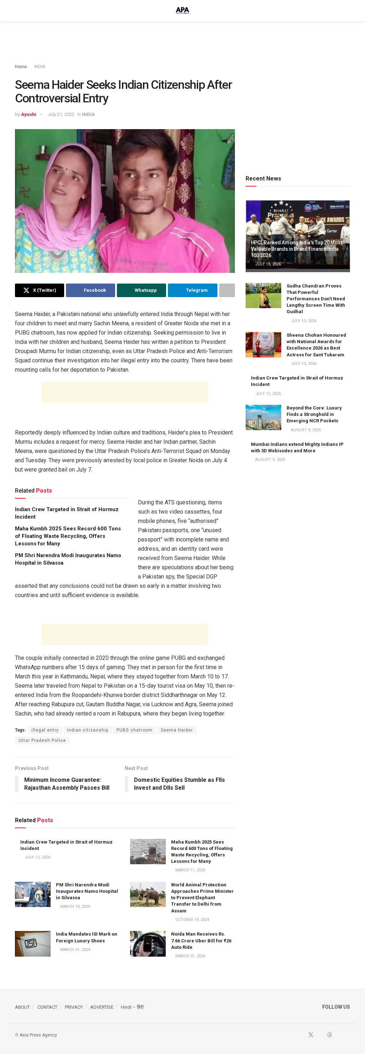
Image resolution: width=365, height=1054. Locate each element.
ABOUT (22, 1007)
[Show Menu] (18, 10)
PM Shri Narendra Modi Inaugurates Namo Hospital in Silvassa (87, 891)
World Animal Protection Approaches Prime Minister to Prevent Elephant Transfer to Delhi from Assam (202, 897)
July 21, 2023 (61, 114)
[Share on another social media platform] (227, 290)
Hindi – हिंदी (132, 1007)
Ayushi (28, 114)
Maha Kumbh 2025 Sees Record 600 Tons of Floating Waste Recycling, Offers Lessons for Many (68, 536)
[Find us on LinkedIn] (339, 1035)
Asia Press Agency (38, 1035)
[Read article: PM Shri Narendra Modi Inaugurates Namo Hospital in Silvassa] (33, 894)
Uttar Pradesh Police (42, 740)
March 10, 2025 (74, 906)
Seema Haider (177, 730)
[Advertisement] (182, 43)
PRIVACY (74, 1007)
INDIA (39, 66)
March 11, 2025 (189, 870)
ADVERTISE (101, 1007)
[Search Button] (347, 10)
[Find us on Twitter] (311, 1035)
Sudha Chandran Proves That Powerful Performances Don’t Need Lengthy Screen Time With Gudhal (316, 299)
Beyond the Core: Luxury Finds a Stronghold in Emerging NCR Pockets (314, 414)
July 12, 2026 (37, 857)
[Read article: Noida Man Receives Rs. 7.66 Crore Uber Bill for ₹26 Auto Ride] (148, 944)
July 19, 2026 (267, 264)
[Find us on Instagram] (348, 1035)
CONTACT (47, 1007)
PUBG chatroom (135, 730)
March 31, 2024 (74, 949)
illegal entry (45, 730)
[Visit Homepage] (182, 11)
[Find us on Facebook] (301, 1035)
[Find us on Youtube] (320, 1035)
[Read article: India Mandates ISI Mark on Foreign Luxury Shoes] (33, 944)
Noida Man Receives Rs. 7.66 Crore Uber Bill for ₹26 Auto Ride (201, 940)
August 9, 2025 (305, 430)
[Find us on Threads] (329, 1035)
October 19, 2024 (191, 919)
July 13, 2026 (303, 321)
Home (21, 66)
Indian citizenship (87, 730)
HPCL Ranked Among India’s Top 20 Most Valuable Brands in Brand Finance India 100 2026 (296, 249)
